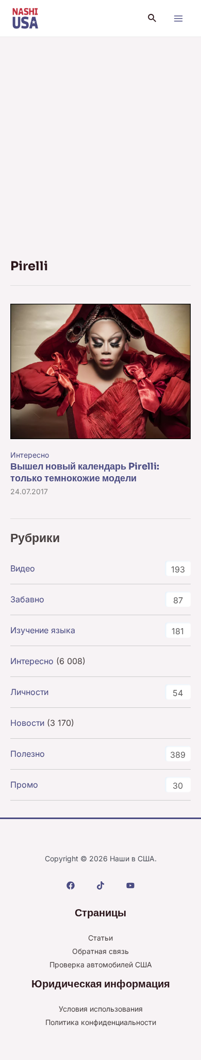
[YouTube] (130, 885)
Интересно (29, 454)
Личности (29, 692)
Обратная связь (100, 951)
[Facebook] (71, 885)
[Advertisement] (100, 142)
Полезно (27, 754)
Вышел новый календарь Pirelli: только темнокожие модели (84, 472)
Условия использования (101, 1008)
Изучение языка (42, 630)
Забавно (27, 599)
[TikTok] (100, 885)
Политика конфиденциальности (100, 1022)
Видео (22, 568)
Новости (27, 723)
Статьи (100, 937)
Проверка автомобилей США (100, 964)
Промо (24, 784)
